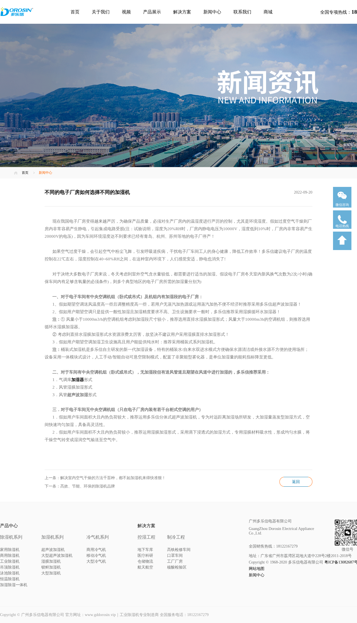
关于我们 (101, 11)
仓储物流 (145, 561)
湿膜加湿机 (51, 561)
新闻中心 (212, 11)
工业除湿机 (10, 561)
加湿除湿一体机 (13, 585)
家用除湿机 (10, 550)
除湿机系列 (11, 537)
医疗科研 (145, 555)
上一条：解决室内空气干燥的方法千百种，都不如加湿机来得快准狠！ (105, 478)
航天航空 (145, 567)
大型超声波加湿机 (57, 555)
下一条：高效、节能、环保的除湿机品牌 (80, 486)
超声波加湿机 (53, 550)
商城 (268, 11)
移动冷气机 (96, 555)
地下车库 (145, 550)
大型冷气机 (96, 561)
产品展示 (152, 11)
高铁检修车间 (178, 550)
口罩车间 (175, 555)
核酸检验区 (177, 567)
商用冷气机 (96, 550)
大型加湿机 (51, 573)
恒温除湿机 (10, 579)
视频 (126, 11)
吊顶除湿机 (10, 567)
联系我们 (242, 11)
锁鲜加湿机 (51, 567)
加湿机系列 (52, 537)
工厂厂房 (175, 561)
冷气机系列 (97, 537)
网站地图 (256, 569)
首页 (75, 11)
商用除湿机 (10, 555)
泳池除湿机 (10, 573)
